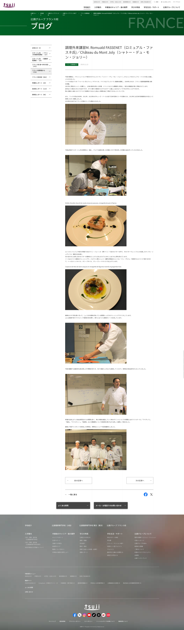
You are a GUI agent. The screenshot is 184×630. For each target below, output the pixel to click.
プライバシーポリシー (75, 621)
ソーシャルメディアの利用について (105, 621)
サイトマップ (52, 621)
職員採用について (123, 621)
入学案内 (28, 533)
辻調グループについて (143, 533)
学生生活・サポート (115, 533)
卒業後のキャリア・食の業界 (63, 533)
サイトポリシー (88, 621)
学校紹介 (28, 525)
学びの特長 (84, 533)
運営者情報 (62, 621)
